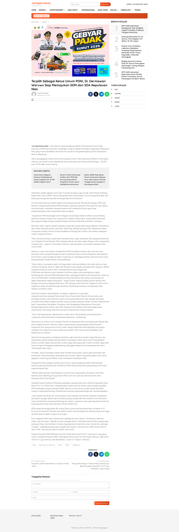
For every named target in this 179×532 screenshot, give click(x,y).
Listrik (118, 94)
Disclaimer (36, 516)
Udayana (76, 445)
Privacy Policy (75, 516)
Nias (60, 445)
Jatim (117, 106)
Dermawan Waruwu (47, 445)
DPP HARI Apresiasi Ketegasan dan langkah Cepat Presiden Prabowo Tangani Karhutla (133, 29)
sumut (117, 98)
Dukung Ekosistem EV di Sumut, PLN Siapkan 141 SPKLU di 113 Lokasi (132, 39)
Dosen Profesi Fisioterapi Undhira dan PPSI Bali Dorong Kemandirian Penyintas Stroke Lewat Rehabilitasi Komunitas (70, 179)
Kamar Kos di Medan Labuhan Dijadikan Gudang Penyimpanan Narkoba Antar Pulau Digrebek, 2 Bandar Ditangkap (131, 51)
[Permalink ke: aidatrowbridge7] (33, 94)
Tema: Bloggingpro (100, 528)
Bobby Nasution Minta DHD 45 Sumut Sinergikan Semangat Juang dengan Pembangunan (133, 64)
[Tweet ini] (96, 94)
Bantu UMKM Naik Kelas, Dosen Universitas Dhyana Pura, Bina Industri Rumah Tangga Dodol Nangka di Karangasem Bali (94, 179)
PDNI (67, 445)
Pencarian (105, 4)
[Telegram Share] (101, 94)
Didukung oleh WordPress (81, 528)
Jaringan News (41, 3)
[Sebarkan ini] (90, 94)
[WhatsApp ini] (106, 94)
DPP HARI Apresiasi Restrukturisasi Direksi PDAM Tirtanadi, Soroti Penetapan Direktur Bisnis (133, 75)
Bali (34, 445)
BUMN (117, 102)
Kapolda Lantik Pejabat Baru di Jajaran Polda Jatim (50, 463)
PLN (116, 89)
